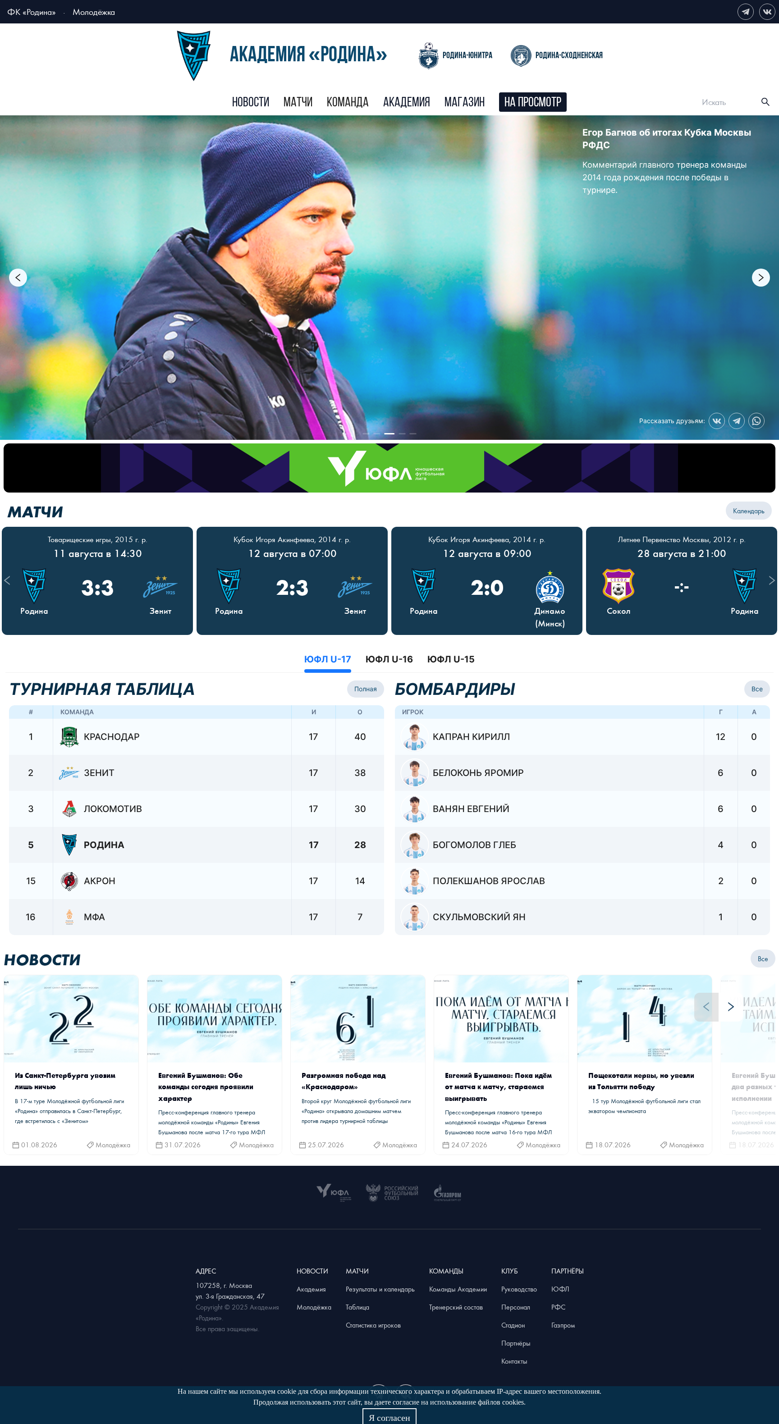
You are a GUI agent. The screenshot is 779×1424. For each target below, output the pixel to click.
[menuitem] (250, 103)
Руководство (519, 1288)
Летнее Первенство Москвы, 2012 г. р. (682, 539)
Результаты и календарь (380, 1288)
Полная (365, 689)
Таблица (357, 1306)
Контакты (514, 1360)
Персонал (515, 1306)
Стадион (513, 1324)
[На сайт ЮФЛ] (389, 468)
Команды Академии (458, 1288)
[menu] (400, 102)
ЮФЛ (560, 1288)
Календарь (749, 510)
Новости (250, 103)
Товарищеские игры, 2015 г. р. (97, 539)
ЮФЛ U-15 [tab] (451, 659)
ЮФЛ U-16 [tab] (389, 659)
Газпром (563, 1324)
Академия (406, 103)
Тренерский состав (456, 1306)
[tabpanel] (389, 807)
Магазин (464, 103)
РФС (558, 1306)
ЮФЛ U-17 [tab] (327, 659)
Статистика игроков (373, 1324)
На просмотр (532, 103)
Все (757, 689)
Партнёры (516, 1342)
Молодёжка (94, 11)
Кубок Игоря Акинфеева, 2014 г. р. (292, 539)
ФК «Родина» (31, 11)
